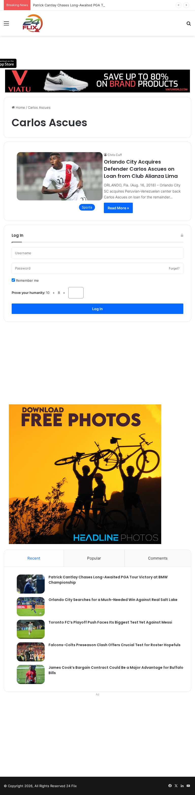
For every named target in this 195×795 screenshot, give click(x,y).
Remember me (27, 280)
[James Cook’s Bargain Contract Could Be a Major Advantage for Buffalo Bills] (28, 674)
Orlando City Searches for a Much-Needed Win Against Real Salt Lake (112, 599)
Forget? (174, 268)
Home (20, 107)
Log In (97, 309)
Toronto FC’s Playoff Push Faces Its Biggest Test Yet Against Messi (110, 622)
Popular (94, 558)
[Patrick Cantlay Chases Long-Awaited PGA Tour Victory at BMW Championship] (28, 584)
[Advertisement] (97, 361)
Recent (33, 558)
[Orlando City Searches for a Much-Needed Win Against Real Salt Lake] (28, 606)
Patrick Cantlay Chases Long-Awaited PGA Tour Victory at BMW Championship (95, 5)
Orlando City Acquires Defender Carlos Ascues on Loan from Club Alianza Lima (141, 169)
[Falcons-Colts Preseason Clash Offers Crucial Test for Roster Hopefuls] (28, 651)
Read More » (118, 208)
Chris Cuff (115, 155)
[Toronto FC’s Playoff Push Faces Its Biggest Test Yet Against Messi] (28, 629)
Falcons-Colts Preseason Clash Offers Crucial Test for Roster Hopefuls (114, 644)
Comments (158, 558)
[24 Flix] (30, 23)
